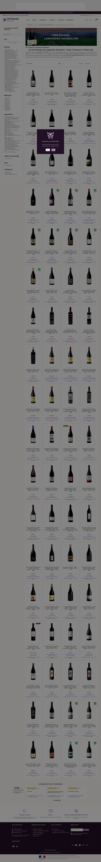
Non (48, 150)
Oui (53, 150)
